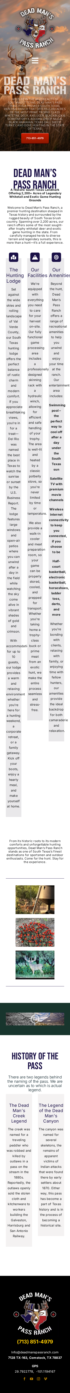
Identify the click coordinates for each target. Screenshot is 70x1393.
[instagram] (38, 1378)
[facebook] (24, 1378)
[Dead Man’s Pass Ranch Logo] (35, 6)
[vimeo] (45, 1378)
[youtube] (31, 1378)
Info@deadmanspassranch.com (35, 1352)
